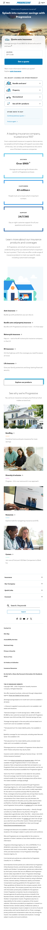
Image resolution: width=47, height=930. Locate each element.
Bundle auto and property (18, 322)
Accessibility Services (10, 639)
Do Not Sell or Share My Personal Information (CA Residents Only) (23, 675)
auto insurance (15, 71)
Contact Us (7, 628)
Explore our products (23, 382)
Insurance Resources (10, 668)
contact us (28, 805)
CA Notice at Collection (11, 662)
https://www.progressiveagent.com (15, 825)
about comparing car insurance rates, (22, 760)
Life (10, 363)
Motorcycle (13, 334)
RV (10, 349)
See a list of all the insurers (29, 803)
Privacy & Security (9, 651)
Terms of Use (8, 657)
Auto (10, 311)
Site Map (6, 634)
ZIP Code (10, 54)
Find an (12, 121)
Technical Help (8, 645)
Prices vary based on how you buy (19, 695)
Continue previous (16, 116)
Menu (8, 2)
